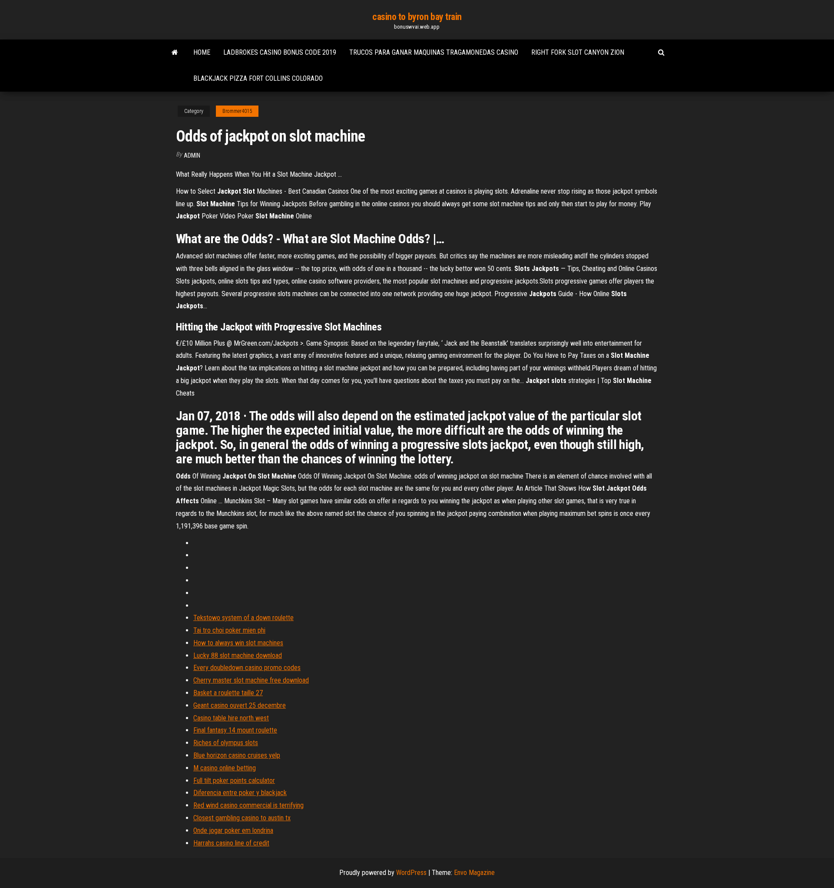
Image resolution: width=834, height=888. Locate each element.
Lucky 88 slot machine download (237, 655)
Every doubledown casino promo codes (247, 668)
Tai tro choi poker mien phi (229, 630)
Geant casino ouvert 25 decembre (239, 705)
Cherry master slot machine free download (251, 680)
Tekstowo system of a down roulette (243, 618)
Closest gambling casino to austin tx (242, 818)
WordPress (411, 872)
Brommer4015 (237, 111)
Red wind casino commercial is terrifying (248, 805)
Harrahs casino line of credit (231, 843)
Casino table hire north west (231, 718)
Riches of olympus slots (225, 743)
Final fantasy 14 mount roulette (235, 730)
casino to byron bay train (417, 16)
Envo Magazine (474, 872)
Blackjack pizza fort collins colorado (258, 78)
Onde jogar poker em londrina (233, 830)
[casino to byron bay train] (175, 53)
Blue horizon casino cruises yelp (236, 755)
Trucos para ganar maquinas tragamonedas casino (433, 52)
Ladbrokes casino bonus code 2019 (279, 52)
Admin (192, 155)
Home (201, 52)
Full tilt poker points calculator (234, 780)
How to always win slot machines (238, 643)
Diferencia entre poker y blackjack (240, 793)
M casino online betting (224, 768)
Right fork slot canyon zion (577, 52)
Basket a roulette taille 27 (228, 693)
